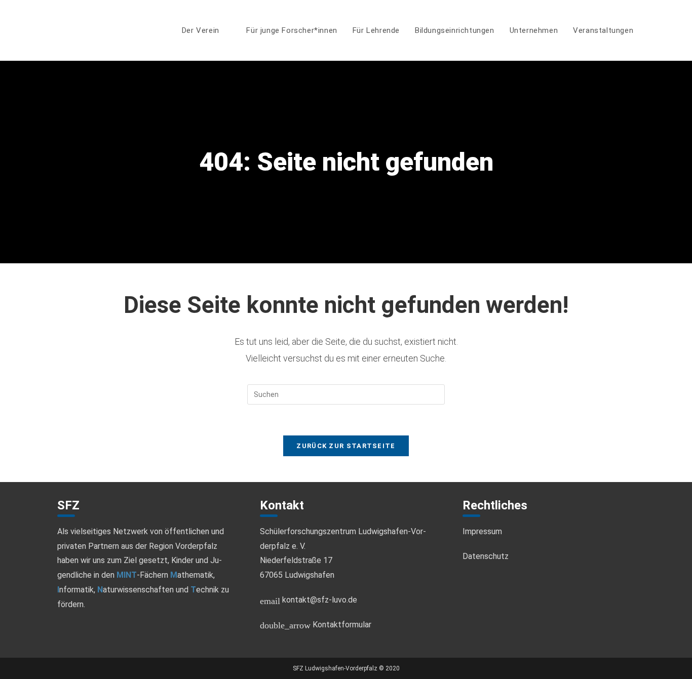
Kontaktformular (315, 624)
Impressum (482, 531)
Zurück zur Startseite (345, 446)
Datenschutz (486, 556)
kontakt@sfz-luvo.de (308, 600)
